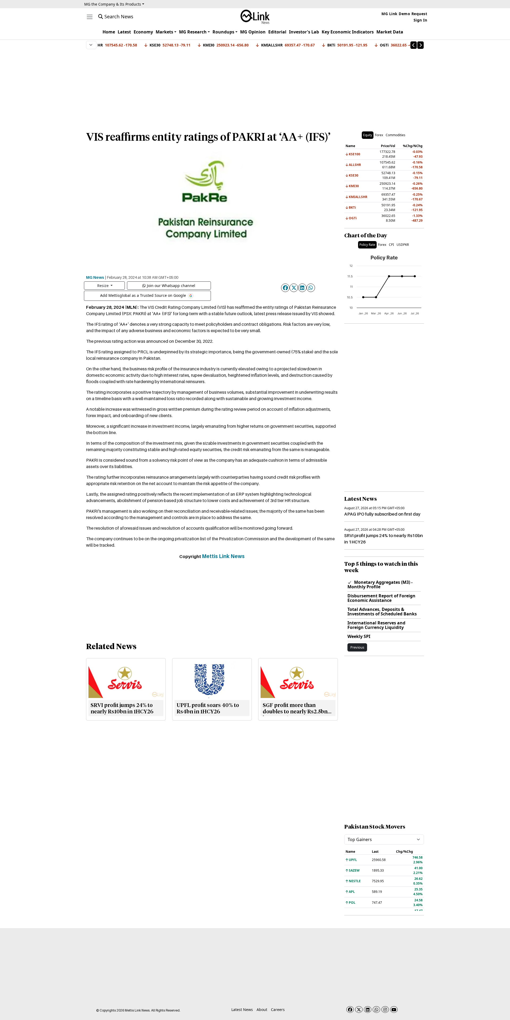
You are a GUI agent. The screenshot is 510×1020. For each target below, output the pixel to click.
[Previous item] (413, 45)
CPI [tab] (391, 244)
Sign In (420, 20)
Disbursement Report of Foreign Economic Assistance (381, 598)
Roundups (223, 32)
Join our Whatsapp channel (171, 285)
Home (109, 32)
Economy (143, 32)
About (262, 1009)
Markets (164, 32)
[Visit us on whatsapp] (376, 1009)
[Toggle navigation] (89, 16)
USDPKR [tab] (403, 244)
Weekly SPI (358, 636)
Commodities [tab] (395, 135)
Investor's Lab (304, 32)
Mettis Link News (223, 556)
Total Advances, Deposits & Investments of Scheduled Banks (382, 611)
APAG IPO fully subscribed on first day (382, 514)
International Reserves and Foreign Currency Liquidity (376, 625)
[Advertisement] (255, 87)
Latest (124, 32)
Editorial (277, 32)
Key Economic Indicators (348, 32)
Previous (357, 647)
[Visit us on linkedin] (367, 1009)
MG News (95, 277)
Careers (278, 1009)
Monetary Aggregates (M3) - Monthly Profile (380, 584)
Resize (103, 285)
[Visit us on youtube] (394, 1009)
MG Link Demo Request (404, 13)
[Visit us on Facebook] (350, 1009)
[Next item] (420, 45)
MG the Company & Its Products (112, 4)
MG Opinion (253, 32)
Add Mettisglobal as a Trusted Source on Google (143, 295)
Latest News (242, 1009)
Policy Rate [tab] (367, 244)
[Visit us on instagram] (385, 1009)
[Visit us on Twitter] (359, 1009)
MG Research (193, 32)
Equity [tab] (367, 135)
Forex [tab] (379, 135)
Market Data (389, 32)
